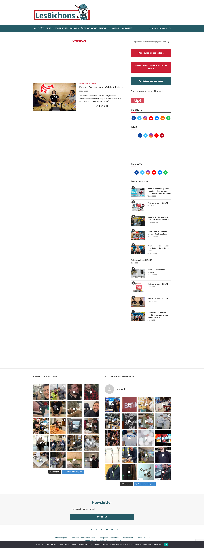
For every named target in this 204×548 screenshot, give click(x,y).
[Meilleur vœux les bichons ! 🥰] (91, 409)
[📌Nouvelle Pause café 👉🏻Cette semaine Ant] (146, 404)
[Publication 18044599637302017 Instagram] (112, 421)
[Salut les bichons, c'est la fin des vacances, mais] (112, 455)
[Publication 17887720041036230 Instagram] (163, 404)
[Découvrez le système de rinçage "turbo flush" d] (163, 455)
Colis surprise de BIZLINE (157, 203)
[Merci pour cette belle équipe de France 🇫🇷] (129, 438)
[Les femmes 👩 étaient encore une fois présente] (112, 438)
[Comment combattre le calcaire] (138, 273)
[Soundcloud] (163, 28)
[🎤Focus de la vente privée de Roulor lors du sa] (112, 404)
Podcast (94, 84)
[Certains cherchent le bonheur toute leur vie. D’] (58, 392)
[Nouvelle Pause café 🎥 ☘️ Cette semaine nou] (129, 421)
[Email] (160, 28)
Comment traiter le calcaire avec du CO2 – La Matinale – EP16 (158, 248)
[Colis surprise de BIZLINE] (138, 206)
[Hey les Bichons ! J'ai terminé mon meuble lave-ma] (74, 409)
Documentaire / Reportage (66, 28)
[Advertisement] (79, 62)
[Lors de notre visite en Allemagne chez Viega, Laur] (129, 455)
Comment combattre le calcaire (156, 271)
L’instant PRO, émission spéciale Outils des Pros (157, 233)
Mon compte (127, 28)
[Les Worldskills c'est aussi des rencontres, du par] (163, 421)
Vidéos (41, 28)
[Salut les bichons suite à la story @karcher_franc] (41, 460)
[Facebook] (149, 28)
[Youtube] (157, 28)
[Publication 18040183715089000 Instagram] (163, 438)
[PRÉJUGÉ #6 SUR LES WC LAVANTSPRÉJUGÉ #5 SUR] (146, 472)
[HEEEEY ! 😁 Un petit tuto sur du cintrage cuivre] (58, 409)
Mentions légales (60, 538)
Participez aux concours (151, 81)
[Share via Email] (107, 106)
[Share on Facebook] (99, 106)
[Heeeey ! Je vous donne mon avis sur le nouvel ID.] (74, 426)
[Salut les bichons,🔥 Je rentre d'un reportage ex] (74, 392)
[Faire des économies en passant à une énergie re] (112, 472)
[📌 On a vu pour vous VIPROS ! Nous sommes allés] (129, 404)
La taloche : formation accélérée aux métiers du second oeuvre (157, 315)
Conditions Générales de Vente (83, 538)
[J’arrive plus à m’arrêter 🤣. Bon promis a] (91, 443)
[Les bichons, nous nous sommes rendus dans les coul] (163, 472)
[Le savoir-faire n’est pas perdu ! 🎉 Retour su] (146, 438)
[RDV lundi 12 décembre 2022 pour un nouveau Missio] (58, 443)
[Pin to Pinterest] (104, 106)
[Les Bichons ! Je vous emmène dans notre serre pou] (74, 460)
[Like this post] (97, 106)
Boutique (115, 28)
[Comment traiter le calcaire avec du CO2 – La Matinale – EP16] (138, 249)
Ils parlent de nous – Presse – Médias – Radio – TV (102, 540)
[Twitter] (152, 28)
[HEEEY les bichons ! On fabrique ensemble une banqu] (41, 409)
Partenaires (104, 28)
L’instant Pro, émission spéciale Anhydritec (101, 87)
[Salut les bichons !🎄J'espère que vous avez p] (41, 426)
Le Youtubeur (128, 538)
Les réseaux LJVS (143, 538)
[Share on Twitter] (102, 106)
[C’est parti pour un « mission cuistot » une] (58, 426)
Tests (48, 28)
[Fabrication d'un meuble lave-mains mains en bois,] (91, 426)
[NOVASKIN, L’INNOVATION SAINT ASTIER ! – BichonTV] (138, 221)
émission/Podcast (89, 28)
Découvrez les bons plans (151, 53)
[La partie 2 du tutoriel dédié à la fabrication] (74, 443)
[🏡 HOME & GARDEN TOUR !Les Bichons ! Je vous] (91, 460)
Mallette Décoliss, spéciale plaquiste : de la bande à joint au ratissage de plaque (159, 191)
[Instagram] (155, 28)
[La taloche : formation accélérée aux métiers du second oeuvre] (138, 316)
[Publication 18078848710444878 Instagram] (146, 455)
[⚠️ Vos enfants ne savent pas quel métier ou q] (146, 421)
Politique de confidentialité (109, 538)
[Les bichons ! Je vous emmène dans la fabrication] (58, 460)
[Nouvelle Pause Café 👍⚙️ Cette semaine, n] (129, 472)
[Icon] (54, 96)
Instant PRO (83, 84)
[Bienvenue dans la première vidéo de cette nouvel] (91, 392)
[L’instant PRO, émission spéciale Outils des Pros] (138, 235)
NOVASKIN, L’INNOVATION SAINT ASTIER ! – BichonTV (158, 218)
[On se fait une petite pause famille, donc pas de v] (41, 392)
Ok (166, 544)
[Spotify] (166, 28)
